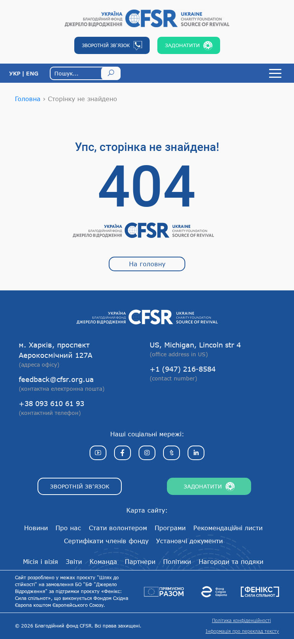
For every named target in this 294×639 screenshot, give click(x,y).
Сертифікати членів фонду (106, 540)
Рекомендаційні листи (228, 527)
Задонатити (203, 486)
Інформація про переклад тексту (242, 631)
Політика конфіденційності (241, 620)
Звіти (74, 561)
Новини (36, 527)
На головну (147, 263)
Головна (28, 98)
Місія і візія (40, 561)
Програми (170, 527)
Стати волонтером (118, 527)
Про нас (68, 527)
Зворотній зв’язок (79, 486)
